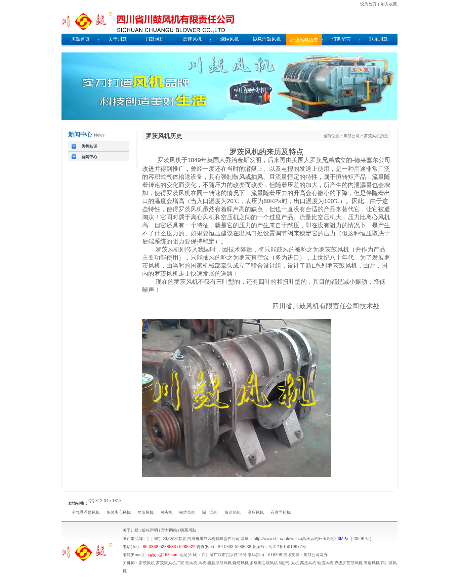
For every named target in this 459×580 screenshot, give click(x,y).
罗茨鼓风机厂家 (170, 562)
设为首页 (368, 4)
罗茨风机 (145, 512)
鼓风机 (191, 562)
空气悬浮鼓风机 (86, 512)
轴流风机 (325, 562)
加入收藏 (389, 4)
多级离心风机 (119, 512)
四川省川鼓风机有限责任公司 (213, 538)
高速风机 (372, 562)
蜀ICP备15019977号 (287, 546)
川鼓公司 (351, 135)
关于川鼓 (131, 530)
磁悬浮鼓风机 (219, 562)
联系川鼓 (188, 530)
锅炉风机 (187, 512)
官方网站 (168, 530)
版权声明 (150, 530)
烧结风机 (241, 562)
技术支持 (291, 554)
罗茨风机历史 (376, 135)
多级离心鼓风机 (264, 562)
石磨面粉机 (280, 512)
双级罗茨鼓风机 (348, 562)
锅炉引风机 (289, 562)
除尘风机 (210, 512)
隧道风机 (233, 512)
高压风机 (256, 512)
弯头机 (166, 512)
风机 (202, 562)
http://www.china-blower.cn (278, 538)
